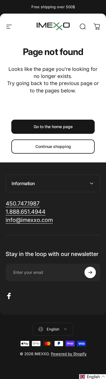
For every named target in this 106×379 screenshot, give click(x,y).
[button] (92, 376)
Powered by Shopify (68, 354)
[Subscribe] (90, 272)
